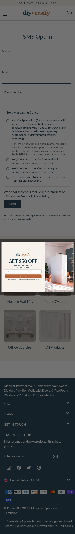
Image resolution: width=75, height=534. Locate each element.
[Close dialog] (72, 244)
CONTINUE (23, 276)
